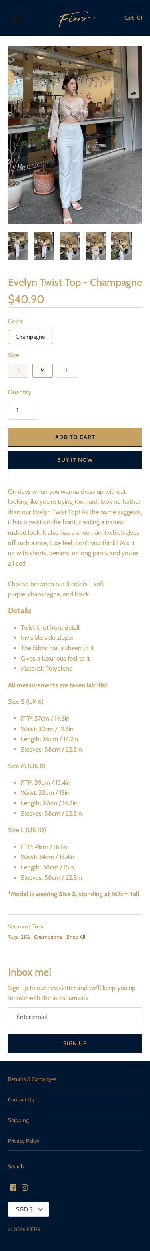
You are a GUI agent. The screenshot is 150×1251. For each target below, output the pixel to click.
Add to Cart (75, 437)
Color (15, 321)
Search (16, 1166)
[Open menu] (17, 18)
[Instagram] (25, 1189)
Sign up (75, 1043)
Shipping (18, 1120)
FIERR (33, 1229)
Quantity (19, 392)
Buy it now (75, 459)
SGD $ (24, 1209)
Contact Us (21, 1099)
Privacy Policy (24, 1141)
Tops (37, 926)
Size (13, 355)
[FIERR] (75, 17)
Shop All (75, 937)
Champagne (30, 336)
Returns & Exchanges (32, 1079)
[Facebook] (13, 1189)
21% (25, 937)
